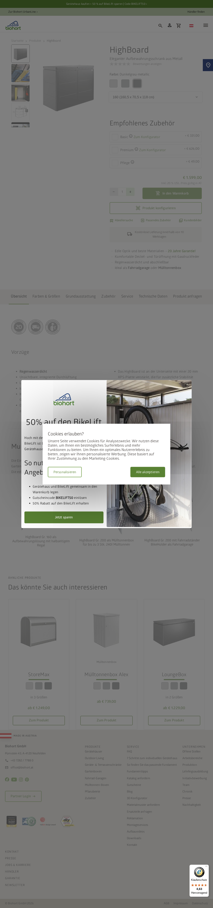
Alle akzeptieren (148, 472)
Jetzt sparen (64, 517)
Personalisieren (64, 472)
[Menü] (206, 867)
